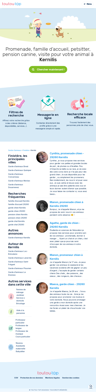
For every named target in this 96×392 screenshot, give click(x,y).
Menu (89, 4)
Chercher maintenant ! (50, 69)
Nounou (19, 343)
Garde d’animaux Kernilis (19, 237)
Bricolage (20, 303)
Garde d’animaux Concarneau (15, 175)
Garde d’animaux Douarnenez (15, 185)
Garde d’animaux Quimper (19, 170)
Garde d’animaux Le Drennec (17, 273)
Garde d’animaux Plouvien (19, 268)
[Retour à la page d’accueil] (11, 4)
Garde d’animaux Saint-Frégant (18, 263)
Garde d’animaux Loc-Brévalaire (18, 252)
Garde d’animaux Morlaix (19, 181)
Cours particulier (23, 336)
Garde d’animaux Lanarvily (19, 258)
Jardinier (20, 295)
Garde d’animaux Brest (18, 166)
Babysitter (20, 351)
